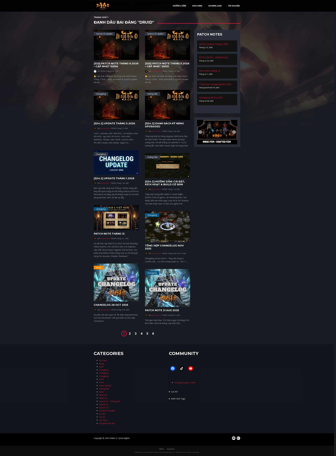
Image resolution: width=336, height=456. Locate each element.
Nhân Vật (103, 395)
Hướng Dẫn (104, 388)
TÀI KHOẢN (234, 5)
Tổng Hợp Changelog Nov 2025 (164, 247)
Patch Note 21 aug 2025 (162, 310)
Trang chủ (100, 17)
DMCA (161, 449)
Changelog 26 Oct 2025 (111, 304)
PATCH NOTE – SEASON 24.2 (213, 57)
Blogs (101, 363)
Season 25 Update (107, 410)
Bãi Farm (103, 360)
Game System (105, 385)
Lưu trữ (174, 391)
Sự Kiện (102, 414)
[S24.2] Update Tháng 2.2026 (213, 44)
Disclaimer (171, 449)
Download (215, 5)
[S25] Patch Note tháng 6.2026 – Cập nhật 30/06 (116, 65)
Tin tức (102, 417)
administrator (156, 71)
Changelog (103, 370)
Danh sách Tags (178, 398)
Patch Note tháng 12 (109, 233)
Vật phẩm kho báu (107, 423)
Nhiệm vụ (103, 398)
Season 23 (103, 404)
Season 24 (103, 407)
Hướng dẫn (179, 5)
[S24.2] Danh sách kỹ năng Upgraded (164, 125)
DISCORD (197, 5)
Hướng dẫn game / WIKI (184, 382)
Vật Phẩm (103, 420)
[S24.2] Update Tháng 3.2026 (114, 123)
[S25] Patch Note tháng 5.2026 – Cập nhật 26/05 (167, 65)
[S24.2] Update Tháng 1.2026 (114, 178)
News (101, 392)
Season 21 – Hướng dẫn (109, 401)
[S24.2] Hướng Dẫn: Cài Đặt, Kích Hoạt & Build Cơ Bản (165, 183)
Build (101, 366)
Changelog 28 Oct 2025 (210, 97)
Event (101, 379)
